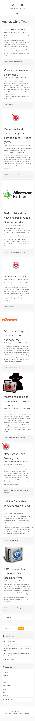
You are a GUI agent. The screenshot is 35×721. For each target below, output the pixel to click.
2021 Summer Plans (16, 29)
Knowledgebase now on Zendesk (13, 645)
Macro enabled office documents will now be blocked (17, 401)
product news (18, 62)
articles (12, 306)
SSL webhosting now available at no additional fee (16, 335)
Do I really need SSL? (16, 276)
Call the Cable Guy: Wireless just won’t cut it (17, 505)
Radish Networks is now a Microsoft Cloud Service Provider (17, 217)
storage (6, 493)
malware (12, 438)
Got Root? (17, 4)
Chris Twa (24, 32)
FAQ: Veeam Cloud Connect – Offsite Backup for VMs (15, 573)
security (21, 368)
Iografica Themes (24, 713)
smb (24, 252)
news (11, 62)
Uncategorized (14, 174)
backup (17, 608)
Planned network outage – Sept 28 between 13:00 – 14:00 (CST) (16, 649)
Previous (8, 617)
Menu (17, 13)
